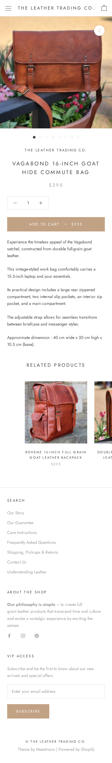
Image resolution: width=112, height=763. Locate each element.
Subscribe (28, 711)
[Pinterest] (37, 635)
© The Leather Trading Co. (56, 741)
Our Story (15, 513)
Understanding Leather (27, 572)
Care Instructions (22, 532)
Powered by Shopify (76, 749)
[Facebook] (9, 635)
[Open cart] (104, 8)
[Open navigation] (8, 8)
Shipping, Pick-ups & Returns (32, 552)
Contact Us (16, 562)
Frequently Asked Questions (31, 542)
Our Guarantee (20, 523)
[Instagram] (23, 635)
